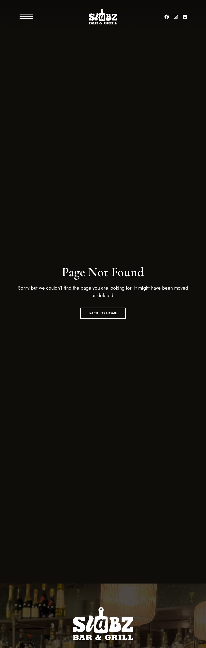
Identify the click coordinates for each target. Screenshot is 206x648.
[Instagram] (176, 16)
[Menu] (21, 16)
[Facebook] (166, 16)
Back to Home (103, 313)
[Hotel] (185, 16)
